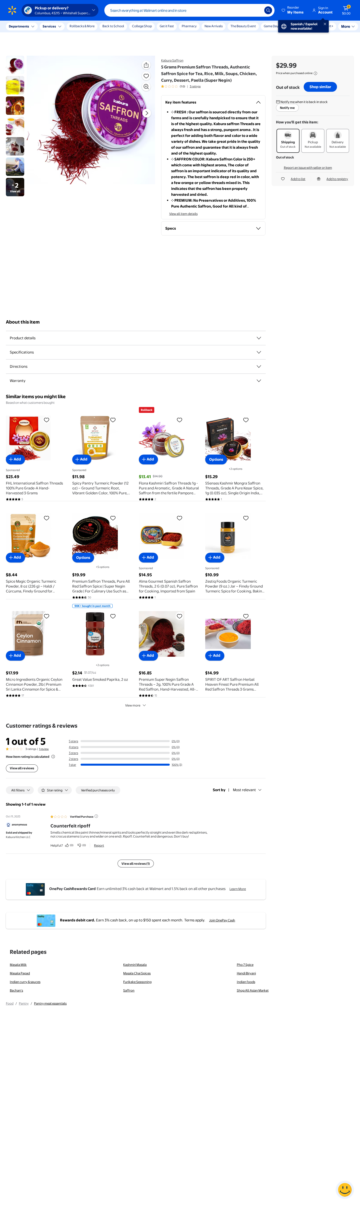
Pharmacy (189, 26)
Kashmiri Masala (135, 965)
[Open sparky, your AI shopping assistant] (344, 1189)
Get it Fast (167, 26)
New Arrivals (213, 26)
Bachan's (16, 990)
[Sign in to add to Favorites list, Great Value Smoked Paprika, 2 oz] (113, 616)
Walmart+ (293, 26)
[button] (292, 10)
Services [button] (49, 26)
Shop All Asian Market (253, 990)
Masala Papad (20, 973)
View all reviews (22, 768)
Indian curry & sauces (25, 982)
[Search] (268, 10)
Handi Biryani (246, 973)
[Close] (91, 26)
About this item (23, 322)
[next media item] (146, 113)
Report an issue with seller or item (308, 168)
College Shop (142, 26)
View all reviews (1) (135, 863)
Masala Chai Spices (137, 973)
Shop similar (320, 86)
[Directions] (259, 366)
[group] (181, 86)
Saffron (128, 990)
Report (99, 845)
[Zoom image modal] (146, 86)
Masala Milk (18, 965)
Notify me (287, 108)
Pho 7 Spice (245, 965)
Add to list (298, 179)
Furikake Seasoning (137, 982)
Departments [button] (19, 26)
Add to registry (337, 179)
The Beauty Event (243, 26)
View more (132, 705)
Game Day (271, 26)
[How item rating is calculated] (53, 757)
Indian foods (246, 982)
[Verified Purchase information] (96, 816)
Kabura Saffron (172, 60)
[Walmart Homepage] (12, 10)
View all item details (183, 214)
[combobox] (189, 10)
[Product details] (259, 338)
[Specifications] (259, 352)
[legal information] (315, 73)
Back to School (113, 26)
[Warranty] (259, 381)
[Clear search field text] (257, 10)
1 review (44, 749)
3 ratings (195, 86)
